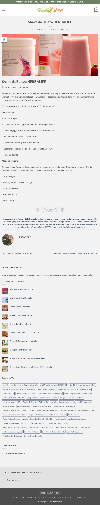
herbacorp (63, 30)
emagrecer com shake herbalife (70, 222)
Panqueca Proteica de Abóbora (14, 415)
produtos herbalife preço (77, 419)
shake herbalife (59, 227)
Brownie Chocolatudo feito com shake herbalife (73, 389)
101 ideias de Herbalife (22, 498)
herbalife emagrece (66, 402)
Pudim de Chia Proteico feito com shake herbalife (21, 427)
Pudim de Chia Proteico (58, 423)
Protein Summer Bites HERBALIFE (34, 423)
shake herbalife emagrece (75, 227)
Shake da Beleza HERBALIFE (43, 227)
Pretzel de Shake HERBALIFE (41, 419)
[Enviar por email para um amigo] (52, 210)
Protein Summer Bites (11, 423)
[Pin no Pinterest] (57, 210)
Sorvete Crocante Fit (75, 432)
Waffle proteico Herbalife (21, 298)
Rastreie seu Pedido (79, 498)
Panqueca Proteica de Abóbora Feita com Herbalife (47, 415)
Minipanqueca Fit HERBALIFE (47, 410)
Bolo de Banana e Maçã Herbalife (24, 332)
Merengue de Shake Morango (65, 406)
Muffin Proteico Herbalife (21, 289)
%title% (5, 385)
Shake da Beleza (26, 227)
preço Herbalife (77, 224)
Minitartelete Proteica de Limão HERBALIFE (74, 253)
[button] (3, 10)
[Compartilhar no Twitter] (47, 210)
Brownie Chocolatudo (46, 389)
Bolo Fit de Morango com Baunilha (82, 385)
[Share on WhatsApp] (38, 210)
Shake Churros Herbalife (21, 315)
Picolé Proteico (73, 415)
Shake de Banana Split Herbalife (24, 341)
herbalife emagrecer (18, 224)
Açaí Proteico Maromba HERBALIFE (53, 385)
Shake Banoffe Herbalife (20, 324)
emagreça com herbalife (18, 222)
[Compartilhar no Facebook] (43, 210)
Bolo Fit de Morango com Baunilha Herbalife (19, 389)
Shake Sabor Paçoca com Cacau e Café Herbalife (31, 367)
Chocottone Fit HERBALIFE (26, 394)
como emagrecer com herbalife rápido (78, 394)
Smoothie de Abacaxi (32, 432)
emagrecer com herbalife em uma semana (42, 222)
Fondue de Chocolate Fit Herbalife (35, 402)
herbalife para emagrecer (61, 224)
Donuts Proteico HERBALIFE (19, 253)
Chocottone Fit (8, 394)
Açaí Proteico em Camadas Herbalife (24, 385)
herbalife (86, 222)
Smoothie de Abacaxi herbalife (53, 432)
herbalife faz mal (32, 224)
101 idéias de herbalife (33, 219)
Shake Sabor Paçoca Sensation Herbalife (27, 358)
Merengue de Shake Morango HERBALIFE (18, 410)
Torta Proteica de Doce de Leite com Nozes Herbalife (22, 436)
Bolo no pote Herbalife (20, 306)
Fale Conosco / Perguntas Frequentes (51, 498)
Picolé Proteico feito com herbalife (15, 419)
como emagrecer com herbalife (61, 219)
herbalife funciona (45, 224)
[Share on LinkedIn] (62, 210)
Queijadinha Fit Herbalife (21, 349)
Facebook (12, 479)
